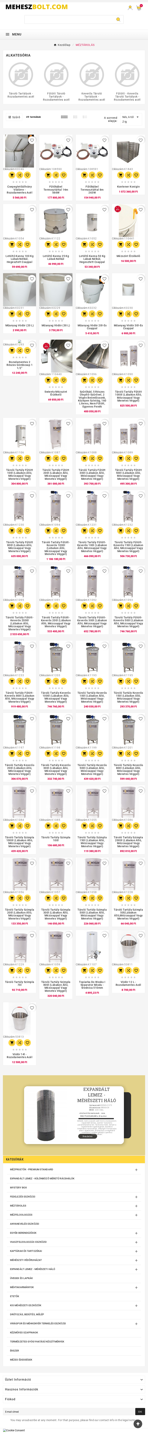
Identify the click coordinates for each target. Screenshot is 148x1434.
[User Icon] (130, 8)
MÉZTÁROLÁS (18, 1205)
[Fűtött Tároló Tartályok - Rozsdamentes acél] (56, 74)
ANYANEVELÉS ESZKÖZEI (24, 1223)
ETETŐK (14, 1296)
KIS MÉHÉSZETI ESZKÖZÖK (25, 1305)
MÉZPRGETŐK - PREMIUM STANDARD (31, 1169)
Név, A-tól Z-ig (131, 119)
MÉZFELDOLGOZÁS (21, 1214)
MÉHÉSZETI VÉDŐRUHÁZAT (26, 1260)
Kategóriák (15, 1159)
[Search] (118, 19)
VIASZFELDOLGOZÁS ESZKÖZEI (28, 1241)
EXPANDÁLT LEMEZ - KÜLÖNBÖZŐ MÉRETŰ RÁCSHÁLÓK (42, 1178)
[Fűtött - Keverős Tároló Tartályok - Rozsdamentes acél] (127, 74)
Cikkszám (9, 169)
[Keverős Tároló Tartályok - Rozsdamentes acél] (91, 74)
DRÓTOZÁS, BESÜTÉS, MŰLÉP (27, 1314)
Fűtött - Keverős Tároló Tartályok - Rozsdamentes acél (127, 96)
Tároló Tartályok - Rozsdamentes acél (21, 95)
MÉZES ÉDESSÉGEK (21, 1359)
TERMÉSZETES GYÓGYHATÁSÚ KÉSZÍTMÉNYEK (37, 1341)
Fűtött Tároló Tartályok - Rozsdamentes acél (56, 96)
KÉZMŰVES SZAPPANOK (24, 1332)
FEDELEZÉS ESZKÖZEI (22, 1196)
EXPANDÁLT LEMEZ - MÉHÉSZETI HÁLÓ (32, 1269)
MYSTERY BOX (18, 1187)
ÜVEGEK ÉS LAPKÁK (21, 1278)
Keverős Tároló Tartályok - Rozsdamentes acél (91, 96)
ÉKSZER (14, 1350)
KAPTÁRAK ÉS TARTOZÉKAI (26, 1251)
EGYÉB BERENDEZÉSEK (23, 1232)
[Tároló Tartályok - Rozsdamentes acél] (20, 74)
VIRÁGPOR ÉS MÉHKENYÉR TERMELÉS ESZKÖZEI (38, 1323)
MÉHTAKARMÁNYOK (22, 1287)
